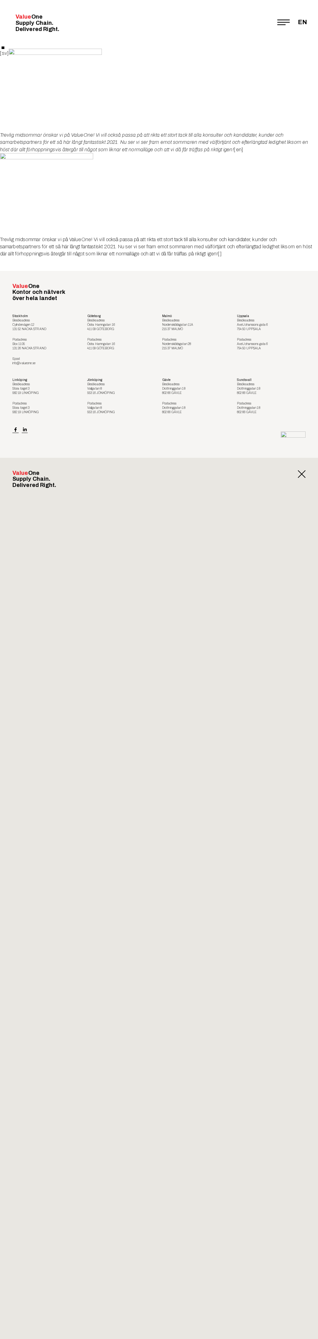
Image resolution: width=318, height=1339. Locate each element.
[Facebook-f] (15, 430)
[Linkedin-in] (25, 430)
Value (38, 23)
